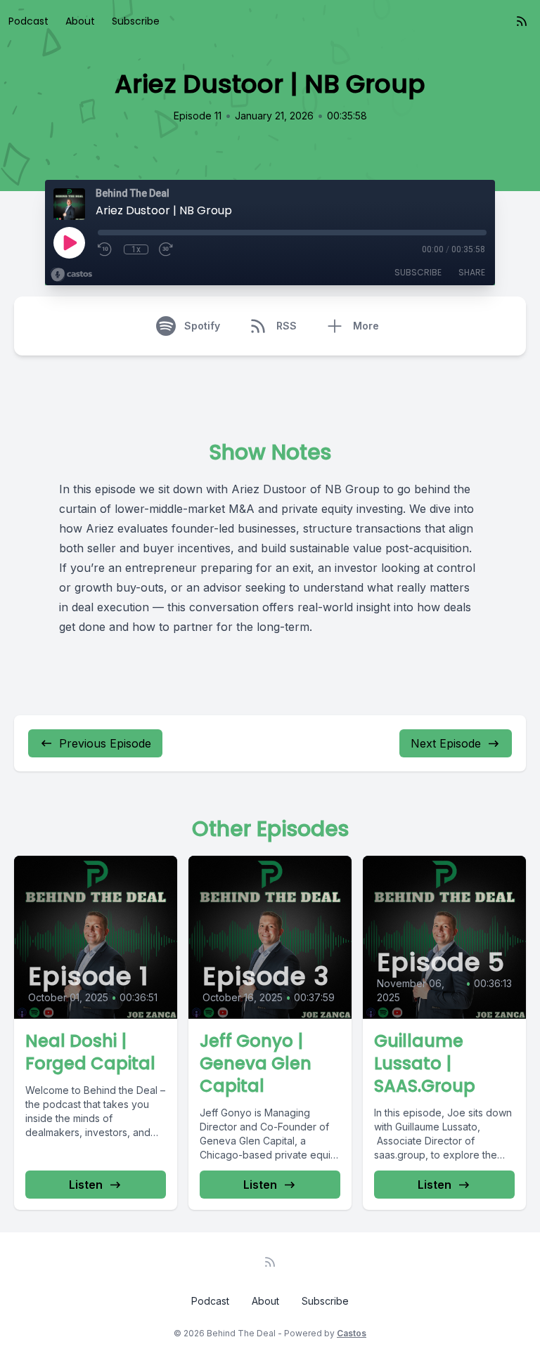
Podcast (28, 21)
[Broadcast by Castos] (71, 275)
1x (136, 249)
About (80, 21)
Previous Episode (105, 743)
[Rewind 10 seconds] (105, 249)
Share (471, 272)
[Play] (68, 242)
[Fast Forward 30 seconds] (166, 249)
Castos (351, 1333)
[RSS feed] (521, 21)
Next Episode (446, 743)
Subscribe (136, 21)
